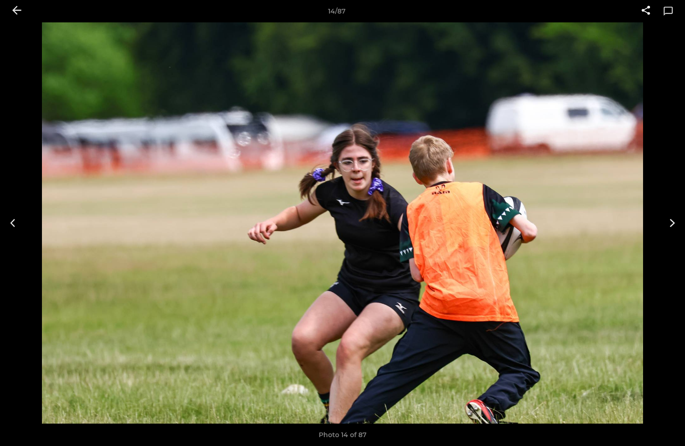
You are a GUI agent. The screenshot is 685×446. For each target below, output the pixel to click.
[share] (645, 11)
